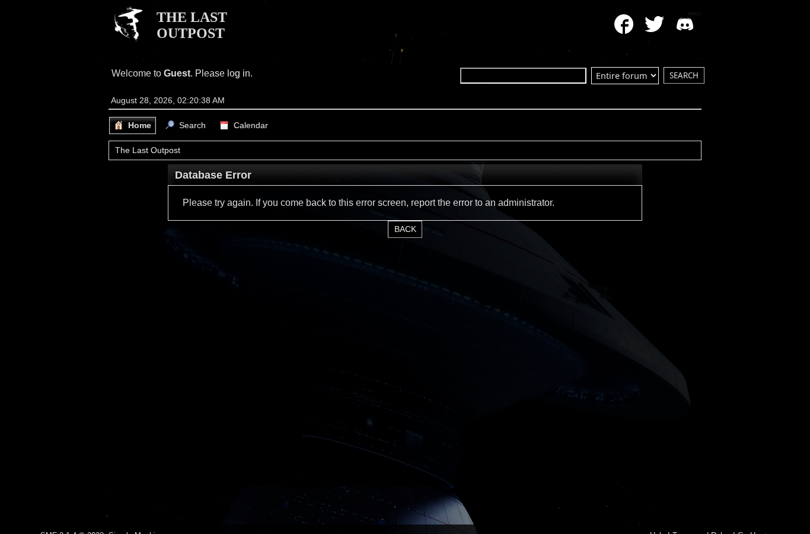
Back (405, 229)
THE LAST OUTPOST (192, 25)
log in (238, 73)
